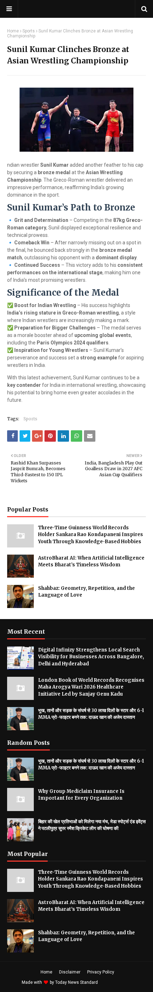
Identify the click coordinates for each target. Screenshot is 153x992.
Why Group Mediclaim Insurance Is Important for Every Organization (81, 794)
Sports (28, 30)
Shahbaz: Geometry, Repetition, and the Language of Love (86, 591)
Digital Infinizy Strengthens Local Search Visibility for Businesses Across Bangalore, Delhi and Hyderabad (91, 657)
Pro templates (118, 982)
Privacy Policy (100, 972)
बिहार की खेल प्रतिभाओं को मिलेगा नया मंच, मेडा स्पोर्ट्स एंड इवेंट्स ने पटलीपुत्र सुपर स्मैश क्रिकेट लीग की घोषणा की (92, 825)
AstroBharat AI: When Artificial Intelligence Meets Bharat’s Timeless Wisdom (91, 561)
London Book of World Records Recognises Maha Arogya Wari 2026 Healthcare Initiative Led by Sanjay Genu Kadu (91, 687)
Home (13, 30)
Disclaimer (69, 972)
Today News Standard (76, 982)
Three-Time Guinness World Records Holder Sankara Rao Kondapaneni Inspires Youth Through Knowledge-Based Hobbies (90, 535)
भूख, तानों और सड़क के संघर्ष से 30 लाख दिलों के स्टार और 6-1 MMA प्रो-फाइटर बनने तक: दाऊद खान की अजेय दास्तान (91, 714)
